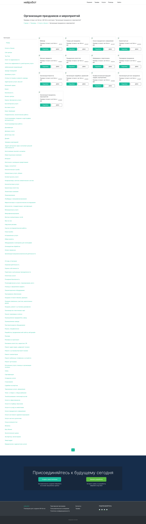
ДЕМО (57, 49)
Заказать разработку (96, 479)
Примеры (33, 23)
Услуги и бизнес (43, 23)
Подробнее (45, 49)
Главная (26, 23)
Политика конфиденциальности (60, 511)
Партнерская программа (57, 506)
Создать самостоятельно (49, 479)
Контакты (78, 506)
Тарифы (78, 508)
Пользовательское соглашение (59, 508)
